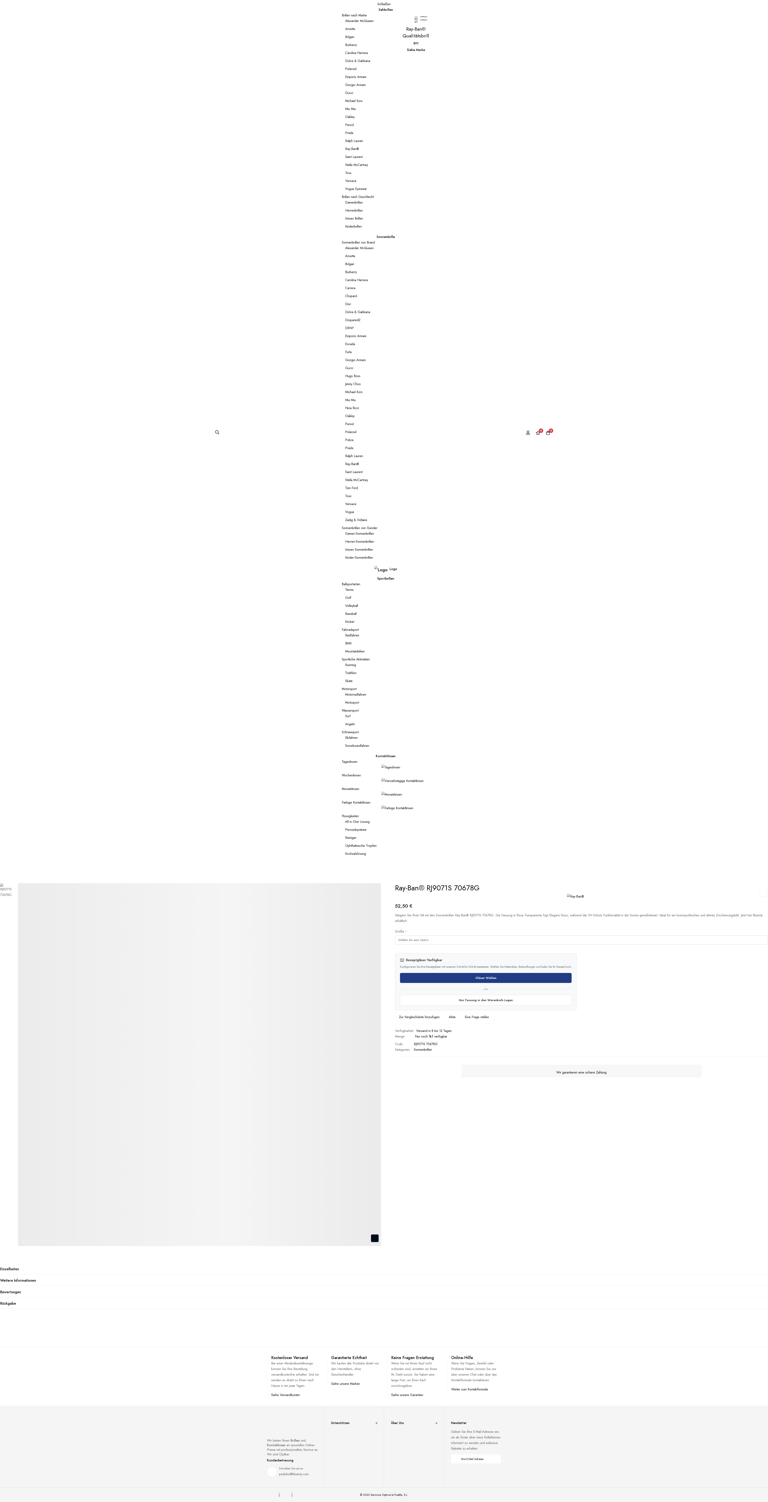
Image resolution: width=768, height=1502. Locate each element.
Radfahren (352, 635)
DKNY (349, 328)
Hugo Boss (352, 376)
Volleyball (351, 605)
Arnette (350, 29)
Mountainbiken (355, 651)
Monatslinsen (350, 789)
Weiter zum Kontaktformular (469, 1389)
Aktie (452, 1017)
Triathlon (350, 673)
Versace (350, 181)
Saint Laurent (354, 157)
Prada (349, 133)
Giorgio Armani (355, 85)
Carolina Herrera (356, 53)
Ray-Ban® (352, 149)
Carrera (350, 288)
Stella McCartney (356, 165)
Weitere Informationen (18, 1280)
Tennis (349, 589)
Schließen (384, 4)
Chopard (351, 296)
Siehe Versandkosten (285, 1395)
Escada (350, 344)
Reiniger (350, 837)
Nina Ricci (352, 408)
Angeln (350, 724)
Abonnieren (495, 1459)
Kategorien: (403, 1049)
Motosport (352, 702)
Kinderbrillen (353, 226)
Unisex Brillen (354, 218)
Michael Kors (354, 101)
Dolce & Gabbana (357, 61)
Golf (348, 597)
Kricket (349, 621)
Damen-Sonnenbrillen (359, 533)
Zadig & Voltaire (356, 520)
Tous (348, 173)
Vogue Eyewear (356, 189)
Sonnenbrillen (423, 1049)
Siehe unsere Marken (345, 1383)
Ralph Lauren (354, 141)
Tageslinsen (349, 761)
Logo (393, 569)
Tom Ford (351, 488)
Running (350, 665)
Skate (349, 681)
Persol (349, 125)
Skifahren (351, 737)
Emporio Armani (355, 77)
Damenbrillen (354, 202)
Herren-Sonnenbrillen (359, 541)
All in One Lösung (357, 821)
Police (349, 440)
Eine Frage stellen (477, 1017)
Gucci (349, 93)
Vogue (349, 512)
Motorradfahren (355, 694)
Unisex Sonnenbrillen (359, 549)
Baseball (351, 613)
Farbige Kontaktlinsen (356, 802)
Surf (348, 716)
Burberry (351, 45)
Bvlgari (349, 37)
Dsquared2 (352, 320)
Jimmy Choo (353, 384)
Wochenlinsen (351, 775)
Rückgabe (8, 1303)
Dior (348, 304)
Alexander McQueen (359, 21)
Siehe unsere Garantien (407, 1395)
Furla (348, 352)
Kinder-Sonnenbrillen (359, 557)
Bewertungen (10, 1292)
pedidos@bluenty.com (294, 1474)
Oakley (350, 117)
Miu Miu (350, 109)
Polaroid (350, 69)
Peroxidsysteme (355, 829)
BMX (348, 643)
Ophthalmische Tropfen (361, 845)
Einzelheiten (9, 1269)
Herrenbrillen (354, 210)
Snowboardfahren (357, 745)
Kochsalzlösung (355, 853)
